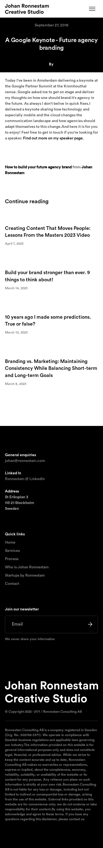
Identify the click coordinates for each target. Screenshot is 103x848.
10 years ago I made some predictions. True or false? (48, 320)
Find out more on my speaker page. (53, 138)
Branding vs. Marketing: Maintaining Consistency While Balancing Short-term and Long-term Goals (51, 368)
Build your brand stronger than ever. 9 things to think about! (47, 276)
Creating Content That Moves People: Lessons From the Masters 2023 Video (47, 232)
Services (12, 551)
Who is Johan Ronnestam (27, 567)
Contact (12, 584)
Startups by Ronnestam (25, 575)
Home (10, 542)
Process (11, 559)
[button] (92, 9)
